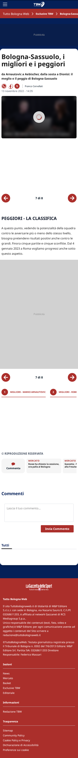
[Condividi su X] (17, 86)
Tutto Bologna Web (16, 14)
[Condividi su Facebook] (10, 86)
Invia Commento (57, 529)
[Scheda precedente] (5, 198)
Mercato (8, 678)
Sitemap (8, 730)
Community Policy (13, 735)
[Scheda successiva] (72, 198)
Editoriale (9, 693)
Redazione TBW (12, 711)
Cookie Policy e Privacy (16, 740)
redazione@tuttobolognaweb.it (22, 635)
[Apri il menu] (5, 4)
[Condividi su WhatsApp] (4, 86)
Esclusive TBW (44, 13)
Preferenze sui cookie (16, 750)
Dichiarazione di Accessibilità (20, 745)
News (6, 673)
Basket (7, 683)
